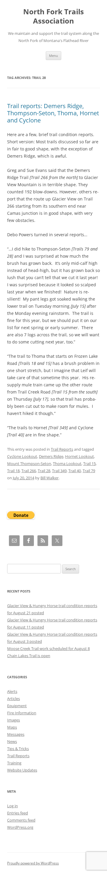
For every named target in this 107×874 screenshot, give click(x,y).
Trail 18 (13, 470)
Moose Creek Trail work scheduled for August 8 (48, 648)
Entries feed (17, 813)
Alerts (12, 691)
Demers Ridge (51, 456)
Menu (53, 55)
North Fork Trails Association (53, 16)
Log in (12, 805)
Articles (13, 698)
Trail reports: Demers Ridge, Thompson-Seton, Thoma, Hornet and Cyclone (53, 113)
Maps (12, 727)
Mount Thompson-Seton (29, 463)
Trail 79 (89, 470)
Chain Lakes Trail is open (28, 655)
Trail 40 (74, 470)
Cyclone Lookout (22, 456)
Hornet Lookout (79, 456)
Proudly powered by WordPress (33, 863)
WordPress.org (20, 827)
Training (14, 763)
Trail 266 (28, 470)
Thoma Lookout (67, 463)
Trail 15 (89, 463)
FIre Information (21, 713)
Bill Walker (49, 477)
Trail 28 (44, 470)
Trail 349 (59, 470)
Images (13, 720)
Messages (15, 734)
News (12, 741)
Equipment (17, 705)
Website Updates (22, 770)
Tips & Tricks (18, 748)
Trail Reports (62, 449)
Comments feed (21, 820)
